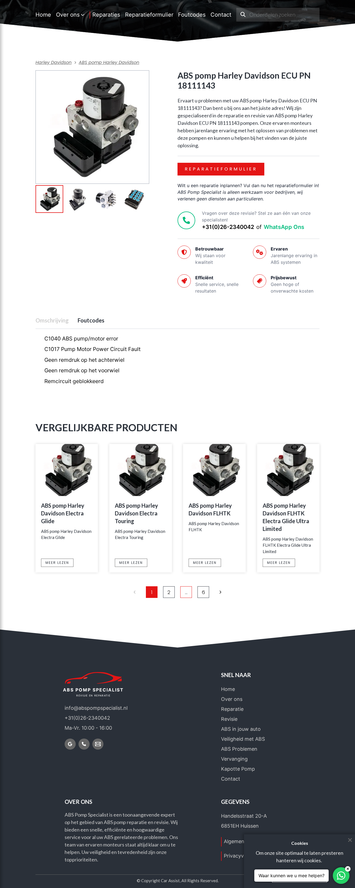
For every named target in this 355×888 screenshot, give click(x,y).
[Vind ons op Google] (70, 744)
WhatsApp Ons (284, 227)
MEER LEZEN (57, 562)
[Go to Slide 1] (49, 199)
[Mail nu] (97, 744)
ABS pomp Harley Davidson (109, 62)
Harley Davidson (54, 62)
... (186, 592)
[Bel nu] (84, 744)
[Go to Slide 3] (106, 199)
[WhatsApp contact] (341, 875)
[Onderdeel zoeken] (242, 15)
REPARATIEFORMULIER (221, 169)
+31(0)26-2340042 (228, 227)
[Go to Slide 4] (134, 199)
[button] (92, 127)
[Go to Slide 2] (78, 199)
